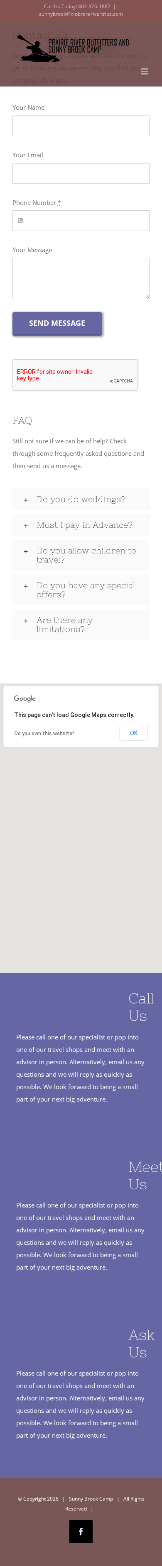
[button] (81, 499)
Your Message (32, 249)
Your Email (27, 155)
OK (133, 733)
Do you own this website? (45, 733)
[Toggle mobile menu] (145, 71)
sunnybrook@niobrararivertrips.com (81, 13)
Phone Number (36, 202)
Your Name (28, 107)
